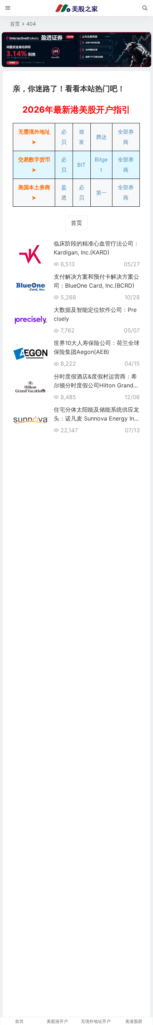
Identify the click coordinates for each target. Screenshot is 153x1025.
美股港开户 (57, 1021)
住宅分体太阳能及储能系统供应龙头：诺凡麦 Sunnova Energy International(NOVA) (96, 418)
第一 (101, 192)
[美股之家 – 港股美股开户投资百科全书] (76, 8)
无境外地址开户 (96, 1021)
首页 (15, 24)
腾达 (101, 137)
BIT (81, 164)
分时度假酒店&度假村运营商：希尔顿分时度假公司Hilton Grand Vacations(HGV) (96, 385)
